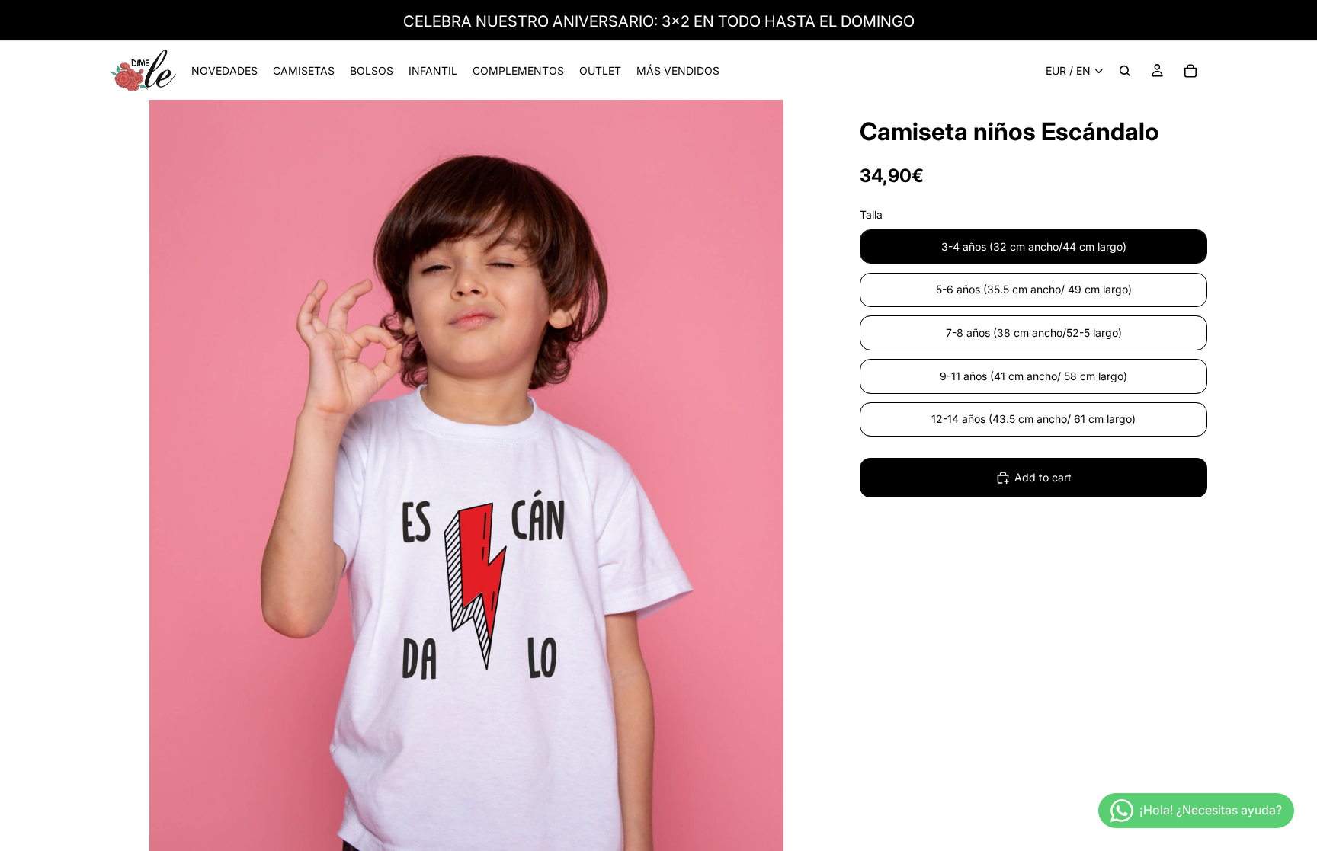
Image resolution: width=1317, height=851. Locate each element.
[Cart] (1190, 71)
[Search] (1125, 71)
